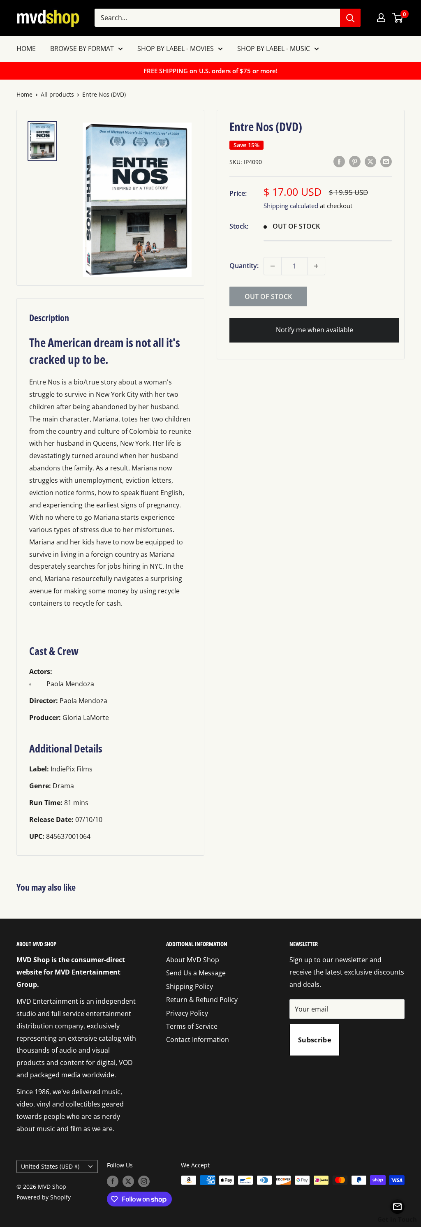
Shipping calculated (291, 205)
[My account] (381, 17)
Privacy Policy (187, 1013)
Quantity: (244, 265)
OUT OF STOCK (268, 296)
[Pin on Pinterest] (355, 161)
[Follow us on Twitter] (128, 1181)
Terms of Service (191, 1026)
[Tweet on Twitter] (370, 161)
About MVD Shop (192, 959)
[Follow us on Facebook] (112, 1181)
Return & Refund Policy (202, 999)
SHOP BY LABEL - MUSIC (273, 48)
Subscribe (314, 1039)
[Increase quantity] (316, 266)
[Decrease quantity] (272, 266)
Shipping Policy (189, 986)
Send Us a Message (196, 972)
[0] (398, 18)
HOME (26, 48)
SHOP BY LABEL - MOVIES (175, 48)
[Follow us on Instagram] (144, 1181)
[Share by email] (386, 161)
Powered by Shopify (43, 1197)
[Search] (350, 18)
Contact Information (197, 1039)
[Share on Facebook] (339, 161)
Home (24, 94)
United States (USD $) (50, 1166)
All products (57, 94)
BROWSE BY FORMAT (82, 48)
